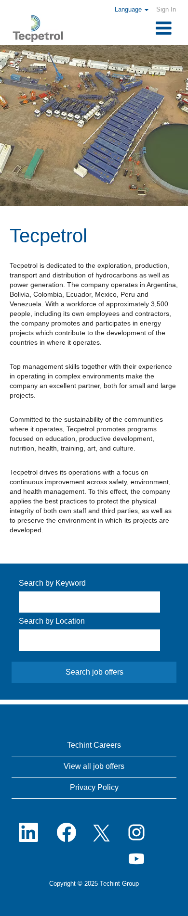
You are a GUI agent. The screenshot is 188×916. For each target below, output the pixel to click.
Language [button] (129, 9)
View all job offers (94, 766)
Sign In (166, 9)
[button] (150, 29)
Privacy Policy (94, 787)
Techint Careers (94, 745)
